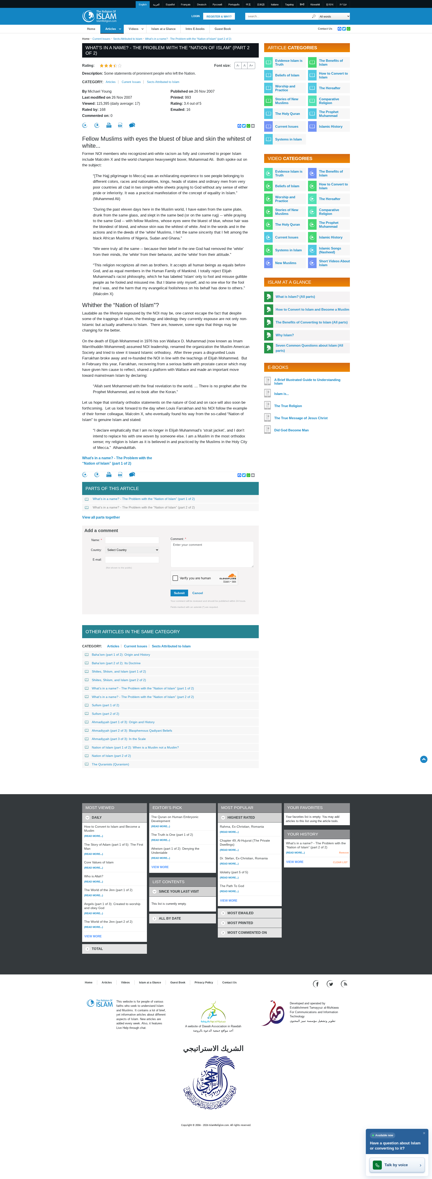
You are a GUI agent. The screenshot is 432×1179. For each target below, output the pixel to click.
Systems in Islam (288, 139)
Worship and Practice (285, 88)
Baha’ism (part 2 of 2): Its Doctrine (116, 663)
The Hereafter (329, 88)
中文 (248, 4)
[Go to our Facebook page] (316, 983)
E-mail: (97, 559)
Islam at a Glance (163, 29)
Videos (133, 29)
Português (234, 4)
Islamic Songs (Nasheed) (330, 250)
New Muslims (285, 263)
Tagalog (289, 4)
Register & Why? (219, 16)
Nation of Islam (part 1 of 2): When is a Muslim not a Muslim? (135, 747)
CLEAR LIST (340, 862)
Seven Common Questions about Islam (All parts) (309, 347)
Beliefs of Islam (287, 75)
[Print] (108, 125)
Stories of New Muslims (286, 101)
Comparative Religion (329, 101)
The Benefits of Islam (331, 62)
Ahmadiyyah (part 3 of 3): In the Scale (119, 739)
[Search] (313, 16)
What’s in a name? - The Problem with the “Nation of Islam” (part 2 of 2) (144, 507)
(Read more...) (93, 836)
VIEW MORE (93, 936)
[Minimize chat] (424, 1133)
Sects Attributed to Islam (127, 38)
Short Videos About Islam (334, 263)
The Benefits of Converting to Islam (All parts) (312, 322)
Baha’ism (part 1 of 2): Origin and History (121, 654)
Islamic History (330, 126)
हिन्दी (302, 4)
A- (238, 65)
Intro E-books (195, 29)
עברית (343, 4)
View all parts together (101, 517)
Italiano (275, 4)
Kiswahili (315, 4)
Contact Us (325, 28)
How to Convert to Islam (333, 75)
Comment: (178, 539)
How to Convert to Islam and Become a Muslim (312, 309)
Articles (110, 29)
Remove (344, 852)
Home (91, 29)
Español (170, 4)
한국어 (329, 4)
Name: (96, 540)
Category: (92, 82)
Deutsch (201, 4)
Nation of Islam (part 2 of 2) (111, 756)
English (143, 4)
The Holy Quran (287, 114)
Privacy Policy (204, 982)
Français (186, 4)
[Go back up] (424, 759)
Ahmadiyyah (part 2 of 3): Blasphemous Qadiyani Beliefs (132, 730)
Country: (96, 550)
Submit (179, 593)
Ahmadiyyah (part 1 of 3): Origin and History (123, 722)
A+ (251, 65)
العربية (156, 4)
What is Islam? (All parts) (295, 297)
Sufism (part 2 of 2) (105, 713)
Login (195, 16)
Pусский (217, 4)
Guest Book (223, 29)
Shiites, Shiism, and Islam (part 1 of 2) (119, 671)
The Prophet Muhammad (328, 114)
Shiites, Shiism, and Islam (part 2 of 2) (119, 680)
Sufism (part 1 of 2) (105, 705)
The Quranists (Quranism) (110, 764)
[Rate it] (85, 125)
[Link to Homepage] (99, 16)
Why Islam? (285, 335)
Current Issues (101, 38)
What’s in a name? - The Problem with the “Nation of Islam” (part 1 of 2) (117, 460)
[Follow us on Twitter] (330, 983)
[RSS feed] (344, 983)
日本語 (261, 4)
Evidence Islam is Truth (288, 62)
